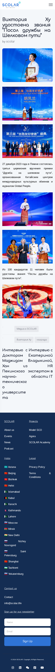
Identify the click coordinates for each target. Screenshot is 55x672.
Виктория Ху (24, 340)
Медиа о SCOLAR (26, 329)
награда (42, 340)
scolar (10, 41)
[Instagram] (12, 667)
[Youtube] (42, 667)
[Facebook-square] (34, 667)
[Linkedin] (20, 667)
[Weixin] (27, 667)
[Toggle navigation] (51, 4)
